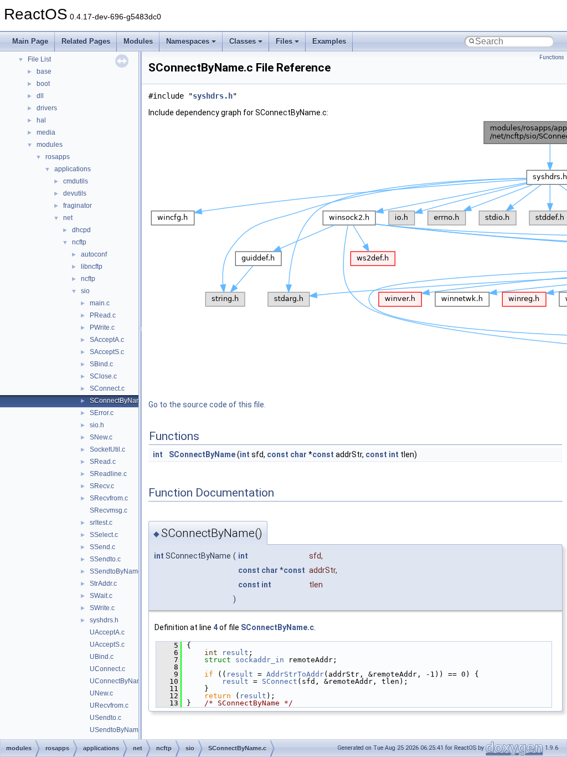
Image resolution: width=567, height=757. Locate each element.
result (235, 652)
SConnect (279, 681)
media (46, 132)
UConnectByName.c (120, 681)
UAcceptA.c (107, 632)
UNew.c (101, 693)
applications (72, 169)
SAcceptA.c (107, 340)
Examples (329, 41)
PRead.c (103, 315)
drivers (47, 108)
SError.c (102, 413)
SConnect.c (107, 388)
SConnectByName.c (120, 401)
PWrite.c (102, 327)
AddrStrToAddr (295, 674)
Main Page (30, 41)
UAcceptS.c (107, 644)
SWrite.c (102, 608)
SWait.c (101, 596)
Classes (242, 41)
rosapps (57, 157)
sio (85, 291)
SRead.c (103, 462)
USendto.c (105, 718)
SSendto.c (105, 559)
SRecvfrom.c (109, 498)
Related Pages (85, 41)
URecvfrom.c (109, 705)
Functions (551, 57)
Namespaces (187, 41)
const (277, 454)
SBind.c (101, 364)
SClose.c (103, 376)
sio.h (97, 425)
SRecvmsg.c (108, 510)
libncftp (91, 266)
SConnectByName (202, 454)
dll (40, 96)
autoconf (94, 254)
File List (39, 59)
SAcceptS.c (107, 352)
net (68, 218)
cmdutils (75, 181)
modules (50, 145)
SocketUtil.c (107, 449)
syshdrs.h (104, 620)
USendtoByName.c (118, 730)
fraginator (77, 205)
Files (284, 41)
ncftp (79, 242)
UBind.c (102, 657)
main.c (100, 303)
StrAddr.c (103, 583)
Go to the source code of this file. (207, 404)
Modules (138, 41)
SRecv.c (102, 486)
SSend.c (102, 547)
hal (41, 120)
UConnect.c (107, 669)
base (44, 71)
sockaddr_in (259, 660)
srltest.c (101, 522)
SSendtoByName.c (118, 571)
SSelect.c (104, 535)
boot (43, 84)
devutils (74, 193)
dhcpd (81, 230)
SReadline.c (108, 474)
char (298, 454)
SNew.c (101, 437)
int (158, 454)
